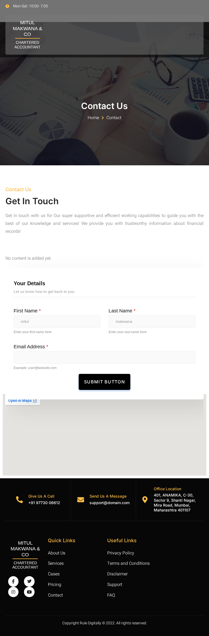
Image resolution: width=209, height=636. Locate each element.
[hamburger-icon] (192, 35)
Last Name (122, 311)
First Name (27, 311)
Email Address (31, 346)
